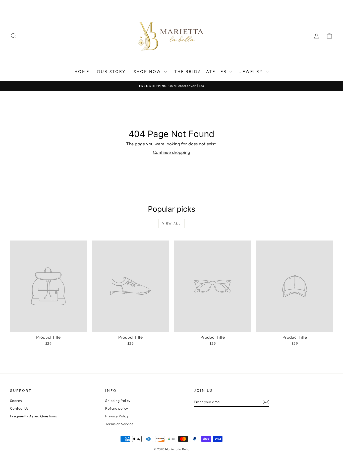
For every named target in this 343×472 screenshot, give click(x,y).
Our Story (111, 71)
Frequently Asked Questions (33, 416)
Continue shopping (171, 152)
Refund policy (116, 408)
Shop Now (148, 71)
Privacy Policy (117, 416)
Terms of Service (119, 424)
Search (16, 400)
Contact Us (19, 408)
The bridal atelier (201, 71)
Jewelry (252, 71)
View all (171, 223)
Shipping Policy (117, 400)
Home (82, 71)
